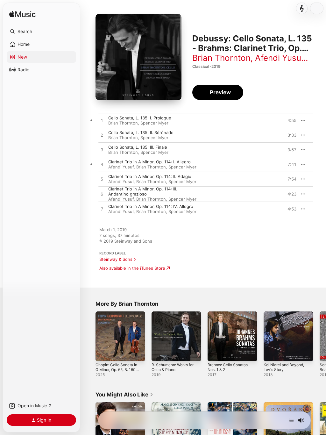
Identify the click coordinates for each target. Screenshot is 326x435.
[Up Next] (291, 420)
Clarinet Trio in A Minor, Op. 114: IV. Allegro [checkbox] (150, 206)
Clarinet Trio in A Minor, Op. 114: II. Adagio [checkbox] (149, 176)
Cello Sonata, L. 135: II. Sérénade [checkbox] (141, 132)
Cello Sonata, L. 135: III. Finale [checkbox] (137, 147)
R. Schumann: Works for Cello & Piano (173, 367)
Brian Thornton (221, 58)
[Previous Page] (89, 336)
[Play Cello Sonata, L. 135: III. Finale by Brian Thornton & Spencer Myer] (102, 150)
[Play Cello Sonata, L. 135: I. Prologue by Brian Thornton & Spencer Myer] (102, 121)
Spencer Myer (154, 122)
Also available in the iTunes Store (132, 268)
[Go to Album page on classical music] (302, 8)
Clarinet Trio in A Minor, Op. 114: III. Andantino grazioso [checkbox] (142, 191)
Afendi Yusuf (279, 58)
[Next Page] (319, 336)
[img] (22, 14)
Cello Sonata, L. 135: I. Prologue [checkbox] (139, 117)
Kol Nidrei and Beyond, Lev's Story (284, 367)
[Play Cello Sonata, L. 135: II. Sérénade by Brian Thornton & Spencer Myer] (102, 135)
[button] (41, 31)
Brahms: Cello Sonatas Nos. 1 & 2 (228, 367)
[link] (124, 394)
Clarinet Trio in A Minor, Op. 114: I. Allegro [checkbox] (149, 161)
